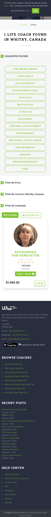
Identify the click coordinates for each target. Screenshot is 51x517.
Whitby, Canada (25, 259)
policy (6, 6)
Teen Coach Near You (14, 368)
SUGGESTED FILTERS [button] (16, 56)
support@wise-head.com (19, 339)
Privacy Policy (11, 482)
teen (25, 169)
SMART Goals (8, 415)
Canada (23, 25)
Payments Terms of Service (17, 478)
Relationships (25, 83)
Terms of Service (12, 474)
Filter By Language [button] (15, 205)
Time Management (25, 69)
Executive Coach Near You (16, 372)
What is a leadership (10, 438)
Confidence (25, 76)
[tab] (25, 56)
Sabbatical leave (9, 444)
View (39, 283)
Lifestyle (25, 111)
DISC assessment (9, 432)
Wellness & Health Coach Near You (20, 384)
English (25, 268)
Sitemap (8, 503)
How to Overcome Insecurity (14, 409)
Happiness (25, 119)
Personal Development (25, 126)
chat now (24, 273)
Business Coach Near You (16, 380)
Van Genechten (25, 255)
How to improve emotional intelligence (18, 421)
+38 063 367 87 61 (17, 331)
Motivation (25, 104)
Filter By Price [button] (13, 182)
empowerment (25, 147)
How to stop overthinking (12, 427)
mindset (25, 154)
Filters (11, 215)
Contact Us (9, 490)
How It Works (10, 494)
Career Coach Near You (15, 388)
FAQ (6, 486)
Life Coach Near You (13, 364)
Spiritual (25, 97)
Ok (35, 10)
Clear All (32, 215)
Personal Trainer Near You (16, 392)
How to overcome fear (12, 455)
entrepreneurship (25, 161)
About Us (9, 498)
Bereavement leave (10, 449)
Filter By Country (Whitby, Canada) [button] (24, 194)
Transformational (25, 90)
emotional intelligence (25, 140)
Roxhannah (25, 252)
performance (25, 133)
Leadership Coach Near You (17, 376)
